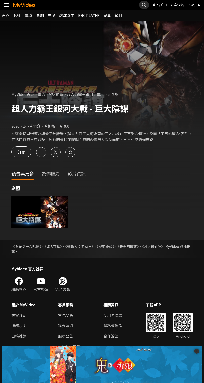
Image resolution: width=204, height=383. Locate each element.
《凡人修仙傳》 (153, 246)
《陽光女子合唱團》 (26, 246)
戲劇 (40, 15)
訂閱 (21, 152)
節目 (118, 15)
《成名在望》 (53, 246)
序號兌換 (193, 4)
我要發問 (65, 325)
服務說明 (18, 325)
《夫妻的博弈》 (128, 246)
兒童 (107, 15)
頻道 (17, 15)
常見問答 (65, 315)
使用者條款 (112, 315)
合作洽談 (110, 336)
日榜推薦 (18, 336)
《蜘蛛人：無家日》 (79, 246)
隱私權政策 (112, 325)
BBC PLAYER (89, 15)
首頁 (5, 15)
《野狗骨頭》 (105, 246)
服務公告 (65, 336)
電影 (28, 15)
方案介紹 (177, 4)
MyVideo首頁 (22, 94)
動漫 (51, 15)
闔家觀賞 (56, 94)
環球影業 (66, 15)
